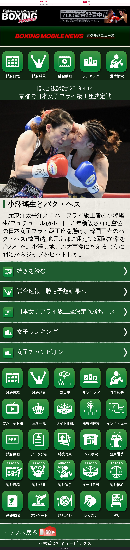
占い (117, 515)
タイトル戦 (65, 423)
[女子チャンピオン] (65, 360)
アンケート (39, 515)
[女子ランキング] (65, 340)
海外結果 (39, 485)
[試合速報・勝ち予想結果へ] (65, 299)
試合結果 (39, 76)
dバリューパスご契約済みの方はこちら (46, 4)
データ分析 (39, 454)
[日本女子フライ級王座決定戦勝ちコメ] (65, 319)
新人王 (65, 393)
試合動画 (13, 454)
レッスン (91, 515)
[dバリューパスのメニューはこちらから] (89, 2)
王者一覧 (39, 423)
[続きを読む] (65, 279)
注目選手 (117, 454)
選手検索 (117, 76)
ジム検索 (91, 454)
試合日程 (13, 76)
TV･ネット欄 (13, 423)
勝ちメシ (65, 515)
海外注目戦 (91, 485)
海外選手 (65, 485)
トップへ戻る (20, 532)
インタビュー (117, 423)
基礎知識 (13, 515)
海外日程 (13, 485)
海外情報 (117, 485)
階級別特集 (91, 423)
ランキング (91, 76)
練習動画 (65, 76)
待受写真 (65, 454)
